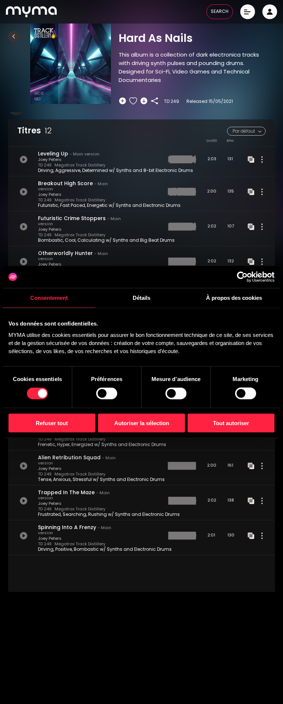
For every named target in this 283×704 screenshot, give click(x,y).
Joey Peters (50, 160)
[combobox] (246, 131)
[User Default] (269, 11)
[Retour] (13, 36)
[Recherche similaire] (251, 159)
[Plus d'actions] (262, 159)
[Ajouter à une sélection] (122, 101)
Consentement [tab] (49, 298)
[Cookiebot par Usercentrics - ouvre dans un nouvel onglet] (242, 277)
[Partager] (154, 101)
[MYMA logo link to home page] (31, 12)
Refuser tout (52, 423)
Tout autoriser (231, 423)
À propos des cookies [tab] (234, 298)
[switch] (106, 393)
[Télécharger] (144, 101)
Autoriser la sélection (141, 423)
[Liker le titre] (133, 101)
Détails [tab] (141, 298)
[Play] (23, 159)
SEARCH (219, 12)
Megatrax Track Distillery (80, 166)
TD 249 (45, 166)
